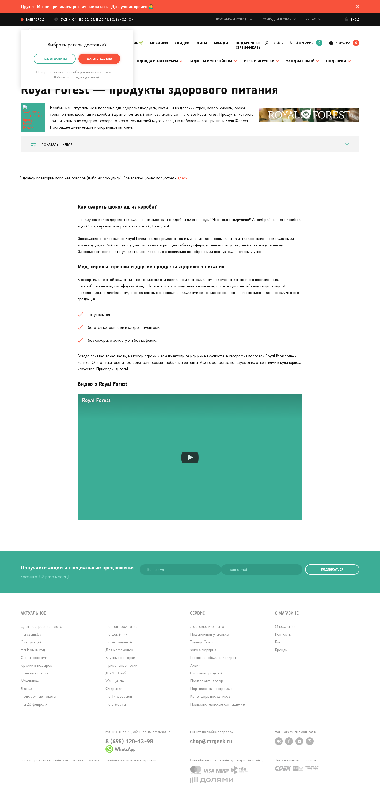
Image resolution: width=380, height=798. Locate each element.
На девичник (116, 634)
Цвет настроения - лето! (42, 626)
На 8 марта (115, 704)
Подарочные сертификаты (248, 45)
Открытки (114, 688)
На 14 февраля (118, 696)
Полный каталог (35, 673)
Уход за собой (300, 61)
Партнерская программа (211, 688)
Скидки (182, 43)
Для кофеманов (119, 649)
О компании (285, 626)
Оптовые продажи (206, 673)
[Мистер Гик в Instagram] (310, 741)
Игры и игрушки (259, 61)
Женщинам (114, 680)
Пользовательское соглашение (217, 704)
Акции (195, 665)
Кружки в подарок (36, 665)
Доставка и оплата (207, 626)
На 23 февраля (34, 704)
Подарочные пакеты (38, 696)
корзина (343, 43)
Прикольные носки (121, 665)
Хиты (202, 43)
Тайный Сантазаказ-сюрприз (203, 645)
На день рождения (121, 626)
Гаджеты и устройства (210, 61)
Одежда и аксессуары (157, 61)
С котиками (31, 642)
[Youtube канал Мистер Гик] (299, 741)
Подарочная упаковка (209, 634)
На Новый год (33, 649)
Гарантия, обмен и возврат (213, 657)
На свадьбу (31, 634)
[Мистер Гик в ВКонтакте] (279, 741)
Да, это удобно (99, 59)
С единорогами (34, 657)
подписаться (332, 569)
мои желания (301, 43)
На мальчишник (119, 642)
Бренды (221, 43)
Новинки (159, 43)
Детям (26, 688)
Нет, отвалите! (55, 59)
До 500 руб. (116, 673)
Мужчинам (30, 680)
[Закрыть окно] (357, 6)
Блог (279, 642)
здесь (182, 178)
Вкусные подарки (120, 657)
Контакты (283, 634)
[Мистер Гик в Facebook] (289, 741)
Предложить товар (206, 680)
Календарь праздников (210, 696)
